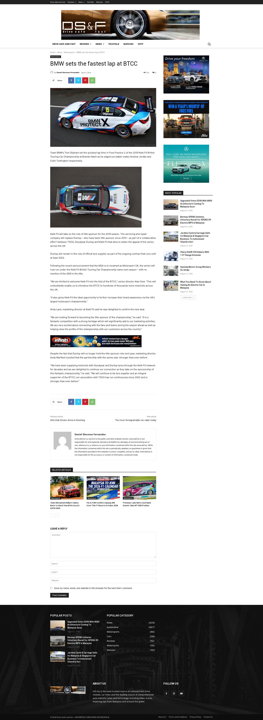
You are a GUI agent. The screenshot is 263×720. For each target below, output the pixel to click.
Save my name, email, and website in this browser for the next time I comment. (93, 588)
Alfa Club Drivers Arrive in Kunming (67, 420)
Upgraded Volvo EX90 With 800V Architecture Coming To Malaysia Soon (196, 203)
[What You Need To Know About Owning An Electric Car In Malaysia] (170, 286)
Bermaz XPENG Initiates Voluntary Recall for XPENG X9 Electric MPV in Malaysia (195, 220)
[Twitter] (78, 80)
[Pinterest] (85, 80)
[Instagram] (174, 693)
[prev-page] (52, 516)
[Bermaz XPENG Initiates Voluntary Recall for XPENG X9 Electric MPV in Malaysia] (170, 220)
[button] (209, 44)
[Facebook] (71, 80)
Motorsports (69, 52)
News (59, 52)
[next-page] (57, 516)
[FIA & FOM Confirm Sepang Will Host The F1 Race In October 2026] (103, 487)
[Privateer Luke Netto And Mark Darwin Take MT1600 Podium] (139, 487)
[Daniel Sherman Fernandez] (52, 72)
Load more (187, 297)
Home (52, 52)
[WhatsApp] (92, 80)
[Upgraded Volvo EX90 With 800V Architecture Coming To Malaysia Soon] (170, 204)
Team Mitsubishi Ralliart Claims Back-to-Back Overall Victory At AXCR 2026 (64, 505)
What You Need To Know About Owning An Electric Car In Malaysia (195, 285)
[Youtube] (181, 693)
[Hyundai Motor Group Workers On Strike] (170, 271)
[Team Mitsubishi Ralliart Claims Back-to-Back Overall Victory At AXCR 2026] (67, 487)
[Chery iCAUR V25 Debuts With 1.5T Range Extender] (170, 256)
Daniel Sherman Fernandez (68, 72)
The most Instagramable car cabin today (135, 420)
